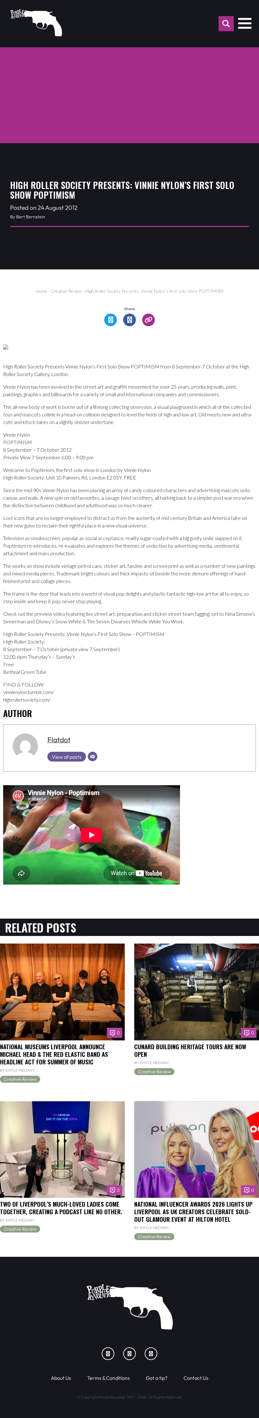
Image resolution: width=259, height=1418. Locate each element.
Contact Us (196, 1378)
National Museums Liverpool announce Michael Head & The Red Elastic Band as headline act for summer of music (54, 1054)
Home (41, 291)
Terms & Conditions (108, 1378)
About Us (61, 1378)
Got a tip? (156, 1378)
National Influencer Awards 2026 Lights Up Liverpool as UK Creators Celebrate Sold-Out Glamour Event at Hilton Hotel (193, 1211)
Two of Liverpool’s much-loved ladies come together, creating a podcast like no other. (61, 1207)
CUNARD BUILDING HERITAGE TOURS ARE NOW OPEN (190, 1050)
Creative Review (66, 291)
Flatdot (58, 739)
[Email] (92, 756)
